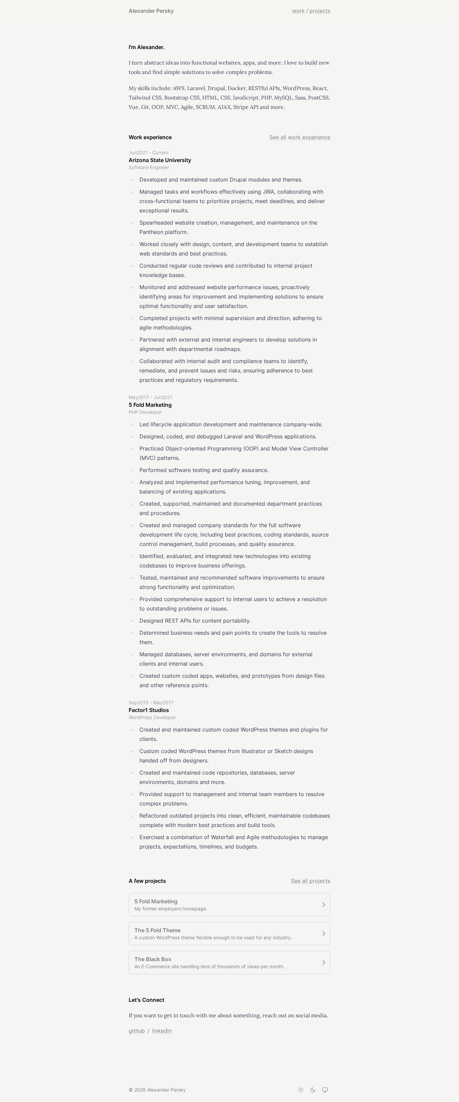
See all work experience (299, 137)
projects (319, 10)
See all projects (310, 880)
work (298, 10)
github (137, 1030)
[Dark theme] (312, 1090)
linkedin (162, 1030)
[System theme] (325, 1090)
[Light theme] (300, 1090)
